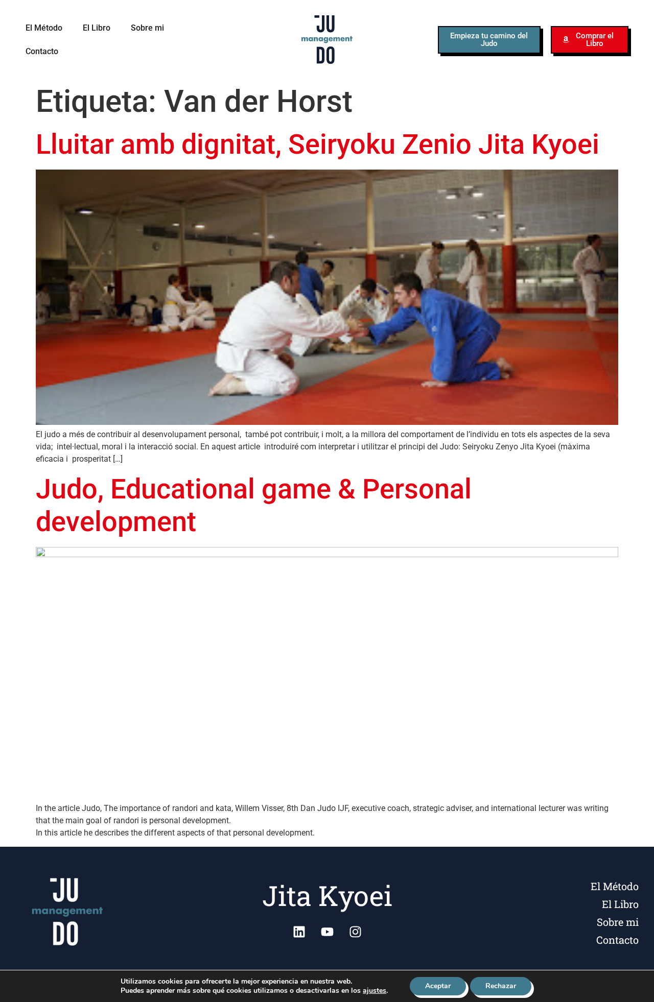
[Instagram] (355, 932)
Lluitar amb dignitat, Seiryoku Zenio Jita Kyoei (317, 144)
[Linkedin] (299, 932)
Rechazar (500, 986)
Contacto (42, 51)
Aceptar (438, 986)
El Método (44, 28)
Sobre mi (147, 28)
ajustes (374, 990)
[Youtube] (327, 932)
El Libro (96, 28)
